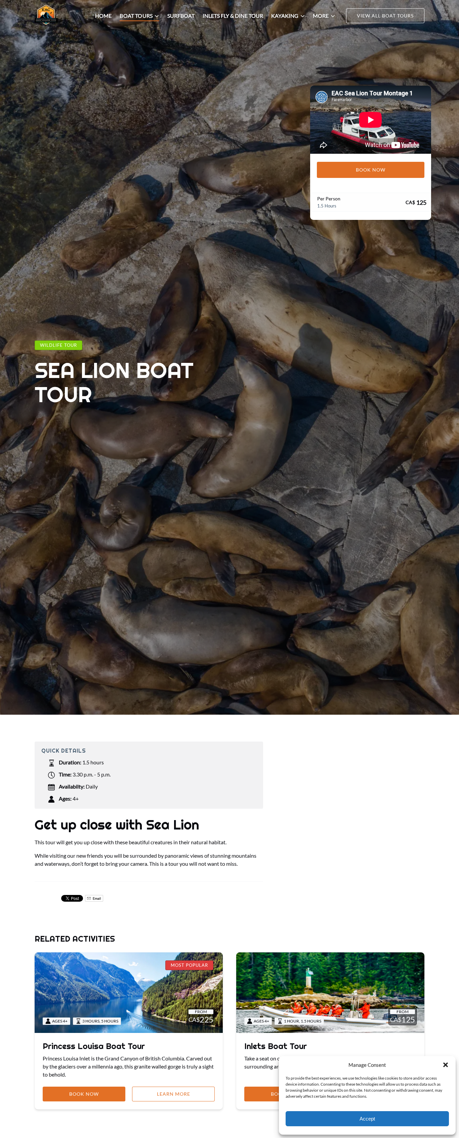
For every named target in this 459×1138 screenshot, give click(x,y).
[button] (445, 1064)
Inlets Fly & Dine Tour (233, 15)
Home (103, 15)
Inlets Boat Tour (275, 1046)
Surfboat (181, 15)
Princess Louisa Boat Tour (94, 1046)
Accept (367, 1119)
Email (96, 898)
